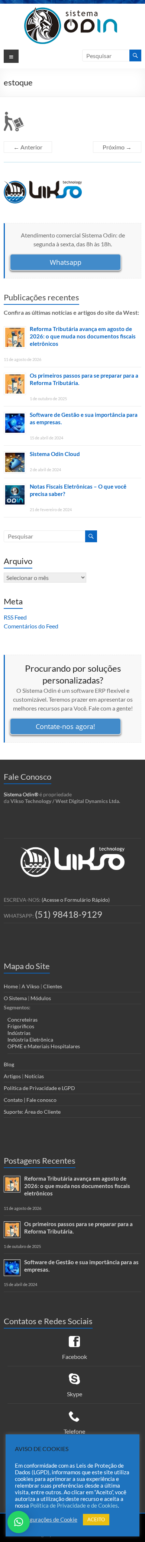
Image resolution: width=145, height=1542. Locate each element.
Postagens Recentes (39, 1160)
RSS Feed (15, 617)
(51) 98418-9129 (68, 914)
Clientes (52, 986)
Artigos (12, 1076)
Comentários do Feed (31, 626)
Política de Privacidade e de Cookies (74, 1505)
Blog (9, 1064)
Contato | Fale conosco (30, 1100)
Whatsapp (65, 262)
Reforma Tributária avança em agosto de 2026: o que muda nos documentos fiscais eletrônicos (83, 336)
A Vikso (30, 986)
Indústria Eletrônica (30, 1039)
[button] (18, 1522)
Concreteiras (22, 1019)
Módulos (40, 998)
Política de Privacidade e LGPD (39, 1088)
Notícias (34, 1076)
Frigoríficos (20, 1026)
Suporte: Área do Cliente (32, 1112)
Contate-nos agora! (65, 726)
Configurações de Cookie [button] (47, 1519)
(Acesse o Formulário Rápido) (76, 900)
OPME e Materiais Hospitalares (43, 1046)
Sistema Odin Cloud (55, 454)
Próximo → (117, 147)
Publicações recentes (41, 297)
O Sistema (15, 998)
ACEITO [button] (96, 1519)
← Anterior (27, 147)
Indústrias (18, 1033)
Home (11, 986)
